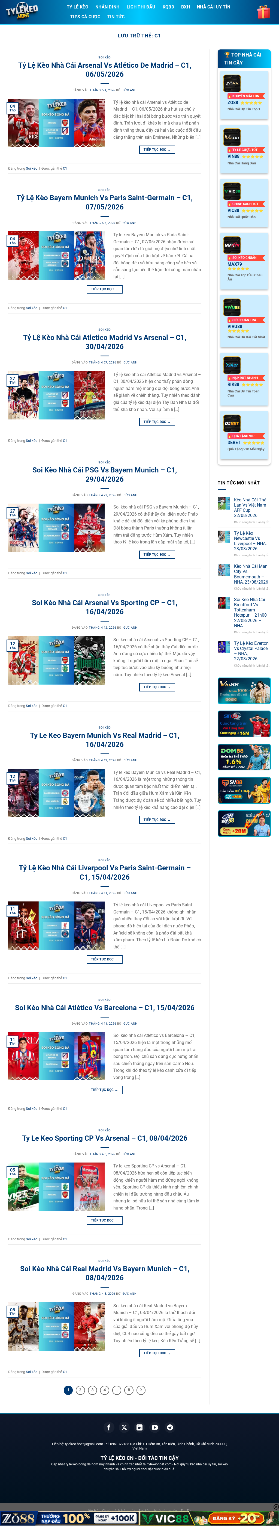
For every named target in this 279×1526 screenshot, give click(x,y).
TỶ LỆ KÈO (77, 7)
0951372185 (119, 1444)
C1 (65, 168)
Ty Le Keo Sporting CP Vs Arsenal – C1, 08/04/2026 (104, 1138)
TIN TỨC (116, 16)
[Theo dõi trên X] (124, 1427)
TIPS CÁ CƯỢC (85, 16)
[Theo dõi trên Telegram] (170, 1427)
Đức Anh (130, 90)
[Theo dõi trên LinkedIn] (139, 1427)
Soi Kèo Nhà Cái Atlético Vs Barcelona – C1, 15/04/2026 (105, 1008)
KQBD (168, 7)
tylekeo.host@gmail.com (84, 1444)
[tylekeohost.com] (31, 12)
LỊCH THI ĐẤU (141, 7)
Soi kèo (104, 57)
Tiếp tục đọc (157, 150)
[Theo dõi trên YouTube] (154, 1427)
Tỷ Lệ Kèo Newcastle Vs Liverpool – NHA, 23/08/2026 (250, 541)
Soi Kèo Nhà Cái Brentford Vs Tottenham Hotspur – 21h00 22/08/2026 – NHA (250, 612)
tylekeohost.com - (160, 1464)
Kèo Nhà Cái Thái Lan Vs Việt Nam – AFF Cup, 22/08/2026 (252, 507)
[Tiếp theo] (141, 1390)
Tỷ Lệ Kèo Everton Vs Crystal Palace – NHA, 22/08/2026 (251, 651)
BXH (185, 7)
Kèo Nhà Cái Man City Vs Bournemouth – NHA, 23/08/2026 (251, 574)
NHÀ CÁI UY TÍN (213, 7)
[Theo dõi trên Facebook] (109, 1427)
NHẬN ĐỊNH (107, 7)
